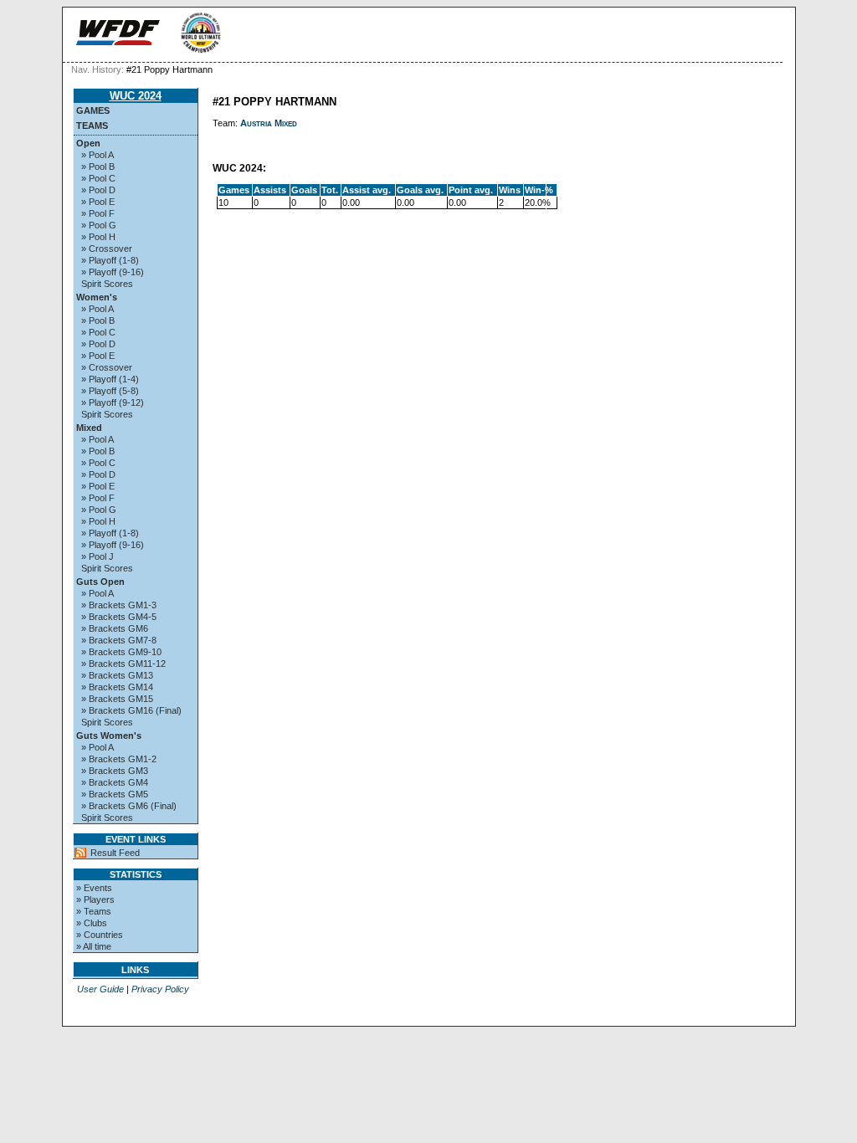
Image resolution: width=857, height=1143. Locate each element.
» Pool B (98, 166)
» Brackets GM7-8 (119, 640)
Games (93, 110)
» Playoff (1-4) (110, 379)
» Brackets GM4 (114, 782)
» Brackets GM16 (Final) (131, 710)
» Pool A (97, 155)
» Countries (99, 935)
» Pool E (98, 202)
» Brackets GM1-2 (119, 759)
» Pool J (97, 556)
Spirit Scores (107, 284)
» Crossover (106, 248)
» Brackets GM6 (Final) (129, 806)
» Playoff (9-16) (112, 272)
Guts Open (100, 582)
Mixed (89, 428)
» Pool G (98, 225)
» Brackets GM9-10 (121, 652)
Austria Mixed (268, 123)
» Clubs (91, 923)
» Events (94, 888)
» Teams (93, 911)
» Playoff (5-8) (110, 391)
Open (88, 143)
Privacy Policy (160, 989)
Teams (92, 125)
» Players (95, 899)
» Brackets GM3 (114, 771)
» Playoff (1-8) (110, 260)
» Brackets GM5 (114, 794)
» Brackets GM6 (114, 628)
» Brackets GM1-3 (119, 605)
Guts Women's (108, 735)
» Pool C (98, 178)
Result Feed (115, 853)
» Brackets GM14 (117, 687)
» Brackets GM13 (117, 675)
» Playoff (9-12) (112, 402)
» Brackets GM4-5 (119, 617)
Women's (96, 297)
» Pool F (98, 213)
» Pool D (98, 190)
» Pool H (98, 237)
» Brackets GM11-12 (123, 664)
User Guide (100, 989)
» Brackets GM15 (117, 699)
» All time (93, 946)
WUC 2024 (136, 96)
